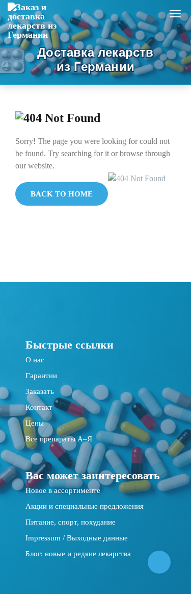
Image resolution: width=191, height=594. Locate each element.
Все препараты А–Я (58, 439)
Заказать (39, 391)
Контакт (38, 407)
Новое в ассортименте (62, 490)
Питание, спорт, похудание (70, 522)
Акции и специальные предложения (84, 506)
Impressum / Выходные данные (76, 538)
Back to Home (62, 194)
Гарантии (41, 376)
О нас (34, 360)
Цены (34, 423)
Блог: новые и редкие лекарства (78, 554)
